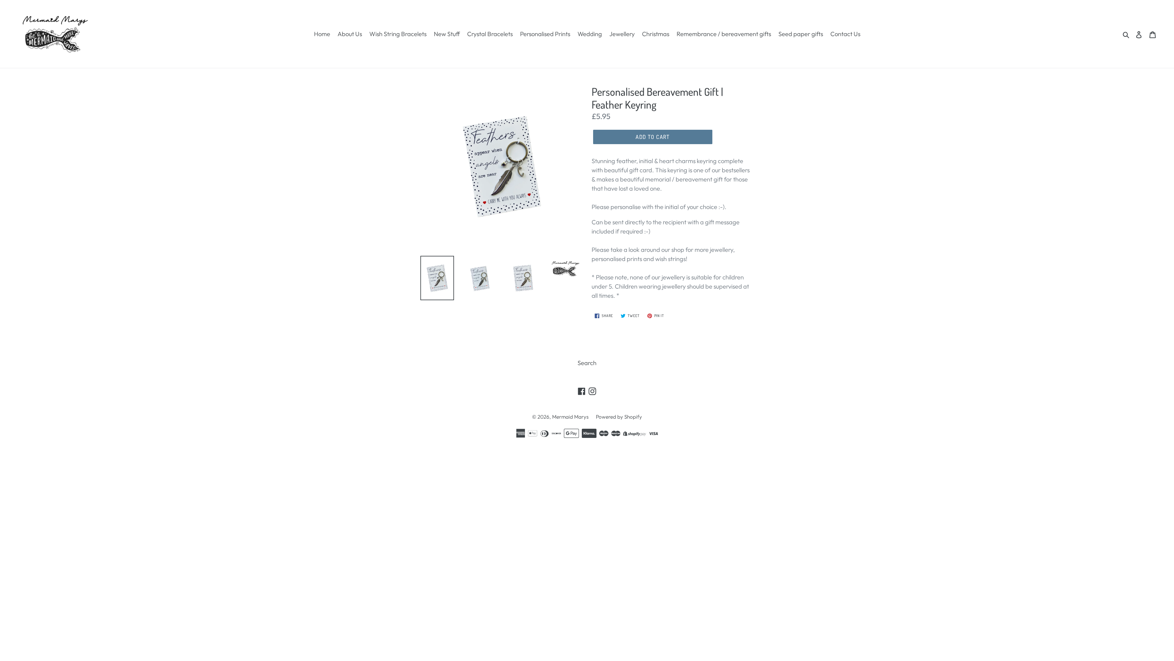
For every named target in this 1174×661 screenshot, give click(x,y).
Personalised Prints (545, 34)
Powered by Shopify (619, 416)
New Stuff (447, 34)
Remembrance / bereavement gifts (724, 34)
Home (322, 34)
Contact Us (845, 34)
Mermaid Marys (570, 416)
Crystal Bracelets (490, 34)
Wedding (590, 34)
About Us (350, 34)
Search (587, 363)
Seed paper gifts (800, 34)
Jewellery (622, 34)
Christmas (655, 34)
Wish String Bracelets (397, 34)
